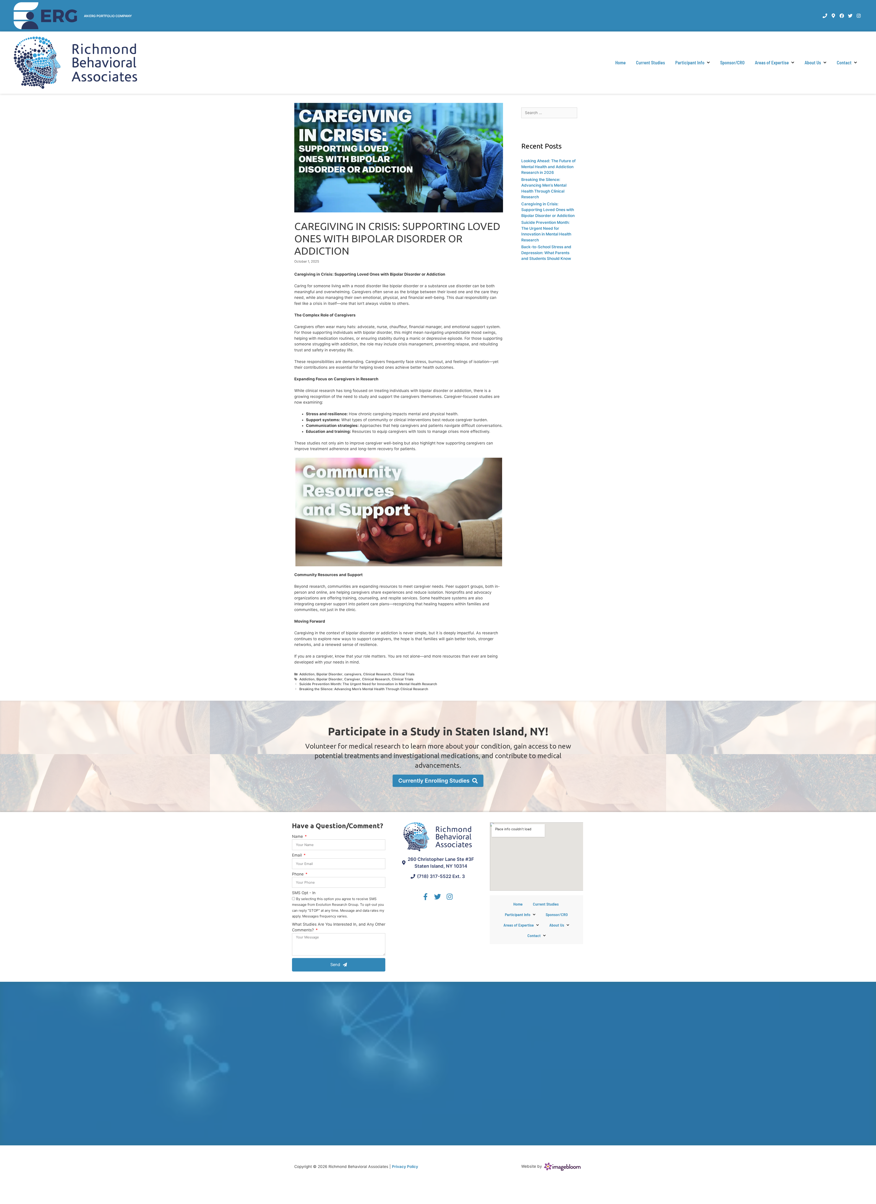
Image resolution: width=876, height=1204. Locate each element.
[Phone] (825, 15)
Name (298, 836)
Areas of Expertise (772, 62)
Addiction (307, 674)
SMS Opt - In (303, 893)
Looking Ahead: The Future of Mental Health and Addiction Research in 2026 (548, 167)
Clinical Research (377, 674)
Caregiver (352, 679)
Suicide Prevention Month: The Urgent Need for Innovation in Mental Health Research (368, 684)
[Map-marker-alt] (833, 15)
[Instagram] (858, 15)
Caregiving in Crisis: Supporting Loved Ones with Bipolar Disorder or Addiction (548, 210)
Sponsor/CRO (732, 62)
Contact (844, 62)
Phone (298, 874)
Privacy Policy (405, 1166)
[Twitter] (850, 15)
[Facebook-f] (425, 896)
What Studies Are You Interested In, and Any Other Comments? (338, 927)
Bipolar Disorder (329, 674)
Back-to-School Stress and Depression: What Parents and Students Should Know (546, 253)
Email (297, 855)
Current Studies (650, 62)
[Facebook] (841, 15)
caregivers (352, 674)
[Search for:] (549, 112)
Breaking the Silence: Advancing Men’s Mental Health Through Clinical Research (363, 689)
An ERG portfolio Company (108, 16)
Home (620, 62)
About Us (813, 62)
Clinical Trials (404, 674)
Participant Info (689, 62)
